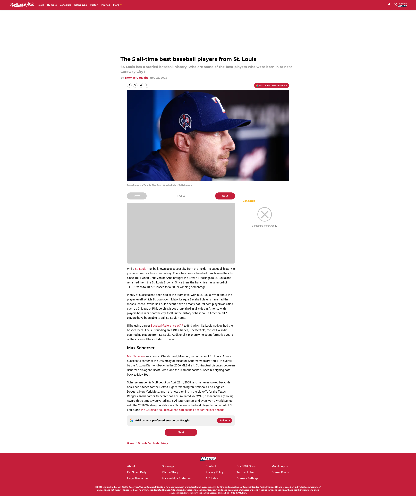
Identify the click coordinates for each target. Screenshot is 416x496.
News (40, 4)
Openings (168, 466)
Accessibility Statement (177, 478)
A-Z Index (212, 478)
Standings (80, 4)
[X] (395, 4)
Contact (211, 466)
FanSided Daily (136, 472)
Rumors (52, 4)
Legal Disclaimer (138, 478)
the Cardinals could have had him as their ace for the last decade (182, 410)
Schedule (65, 4)
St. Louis (140, 268)
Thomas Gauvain (136, 77)
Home (130, 443)
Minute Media (110, 487)
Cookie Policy (280, 472)
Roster (94, 4)
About (131, 466)
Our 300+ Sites (246, 466)
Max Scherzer (136, 356)
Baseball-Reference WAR (167, 325)
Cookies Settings (247, 478)
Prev (137, 196)
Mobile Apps (280, 466)
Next (225, 196)
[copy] (147, 85)
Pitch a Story (170, 472)
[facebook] (389, 4)
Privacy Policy (214, 472)
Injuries (105, 4)
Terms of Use (245, 472)
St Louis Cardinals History (153, 443)
